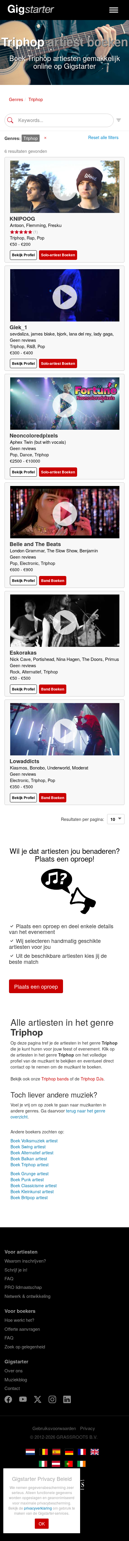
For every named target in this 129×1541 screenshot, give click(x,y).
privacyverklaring (38, 1507)
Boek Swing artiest (28, 1147)
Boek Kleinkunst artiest (32, 1191)
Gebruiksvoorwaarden (54, 1428)
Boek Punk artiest (27, 1179)
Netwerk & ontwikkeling (27, 1296)
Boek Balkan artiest (28, 1159)
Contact (12, 1388)
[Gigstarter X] (38, 1400)
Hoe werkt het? (19, 1320)
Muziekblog (15, 1379)
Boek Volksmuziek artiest (34, 1141)
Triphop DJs (92, 1079)
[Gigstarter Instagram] (53, 1400)
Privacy (87, 1428)
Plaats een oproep (36, 986)
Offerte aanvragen (22, 1329)
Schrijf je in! (15, 1269)
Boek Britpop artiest (29, 1197)
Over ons (13, 1370)
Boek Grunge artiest (29, 1173)
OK (42, 1524)
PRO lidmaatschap (23, 1287)
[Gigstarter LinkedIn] (67, 1400)
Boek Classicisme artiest (33, 1185)
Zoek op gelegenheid (24, 1346)
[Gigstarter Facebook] (8, 1400)
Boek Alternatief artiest (31, 1153)
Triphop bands (55, 1079)
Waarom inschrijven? (25, 1261)
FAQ (9, 1278)
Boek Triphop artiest (29, 1164)
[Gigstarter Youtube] (23, 1400)
